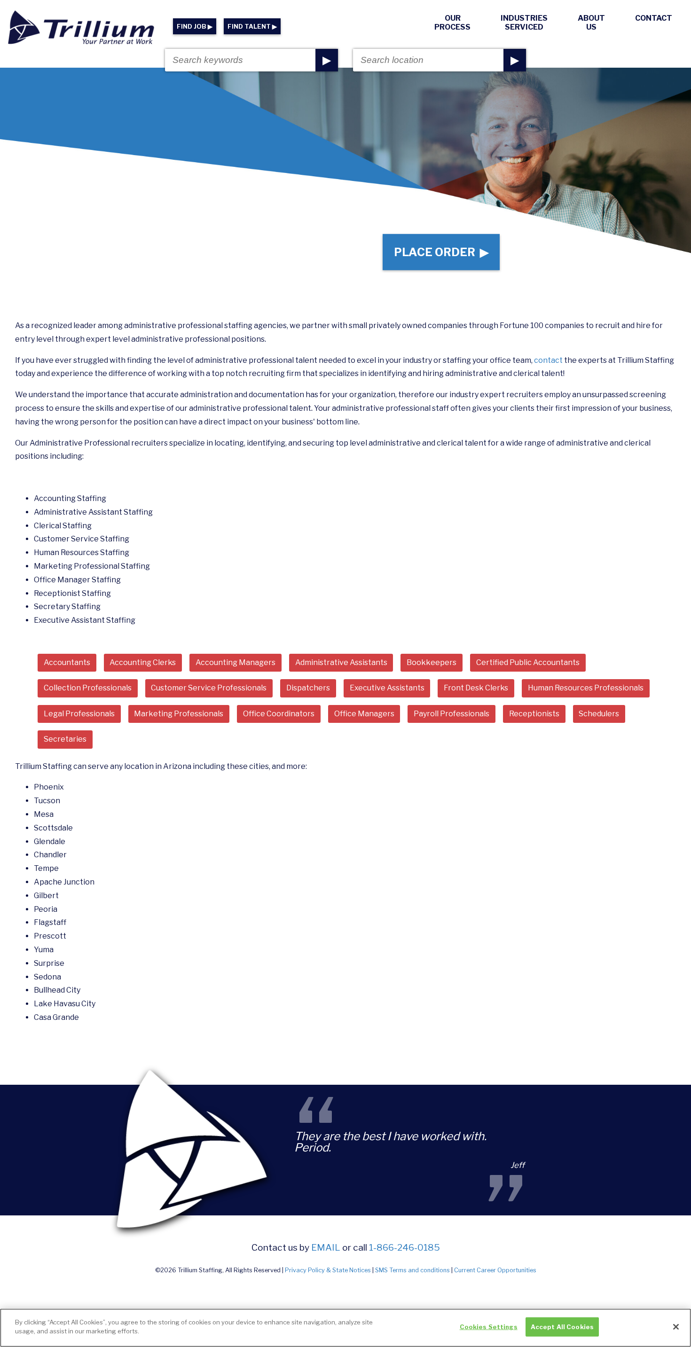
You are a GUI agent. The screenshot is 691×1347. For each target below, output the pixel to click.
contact (548, 360)
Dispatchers (308, 687)
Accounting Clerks (143, 662)
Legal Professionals (79, 713)
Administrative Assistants (341, 662)
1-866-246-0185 (404, 1247)
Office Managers (364, 713)
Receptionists (534, 713)
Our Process (452, 22)
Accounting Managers (235, 662)
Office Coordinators (278, 713)
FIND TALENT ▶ (252, 26)
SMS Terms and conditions (412, 1270)
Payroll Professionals (451, 713)
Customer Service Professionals (209, 687)
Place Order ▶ (441, 252)
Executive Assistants (387, 687)
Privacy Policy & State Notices (328, 1270)
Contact (653, 18)
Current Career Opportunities (495, 1270)
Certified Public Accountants (528, 662)
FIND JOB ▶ (194, 26)
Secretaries (65, 739)
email (325, 1247)
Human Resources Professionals (586, 687)
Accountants (67, 662)
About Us (591, 22)
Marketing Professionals (178, 713)
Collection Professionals (88, 687)
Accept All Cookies (562, 1327)
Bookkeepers (431, 662)
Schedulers (599, 713)
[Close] (676, 1326)
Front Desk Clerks (476, 687)
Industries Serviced (524, 22)
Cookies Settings (489, 1327)
